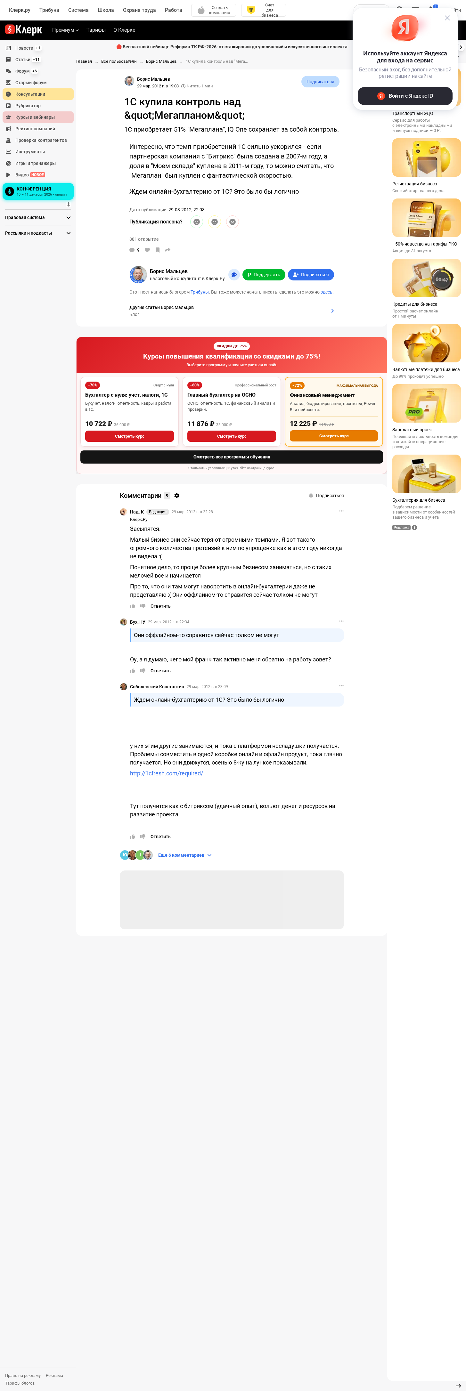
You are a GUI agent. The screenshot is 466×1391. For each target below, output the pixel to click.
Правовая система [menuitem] (25, 217)
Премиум (63, 30)
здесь (326, 292)
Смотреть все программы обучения (231, 456)
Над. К (137, 511)
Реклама (54, 1375)
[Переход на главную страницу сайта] (23, 30)
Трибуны (200, 292)
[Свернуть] (458, 1385)
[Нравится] (147, 250)
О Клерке (124, 30)
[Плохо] (232, 221)
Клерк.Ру (138, 519)
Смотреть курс (129, 436)
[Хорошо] (196, 221)
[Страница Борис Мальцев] (129, 81)
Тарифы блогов (20, 1383)
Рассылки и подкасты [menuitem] (28, 233)
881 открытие (144, 239)
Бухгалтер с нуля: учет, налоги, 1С (126, 395)
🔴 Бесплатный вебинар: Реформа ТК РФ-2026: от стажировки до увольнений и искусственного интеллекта (231, 46)
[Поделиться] (167, 250)
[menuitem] (38, 48)
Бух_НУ (137, 622)
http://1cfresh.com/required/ (166, 773)
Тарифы (96, 30)
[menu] (40, 122)
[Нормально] (214, 221)
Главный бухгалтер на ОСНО (221, 395)
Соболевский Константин (157, 686)
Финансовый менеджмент (322, 395)
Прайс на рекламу (23, 1375)
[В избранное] (157, 250)
